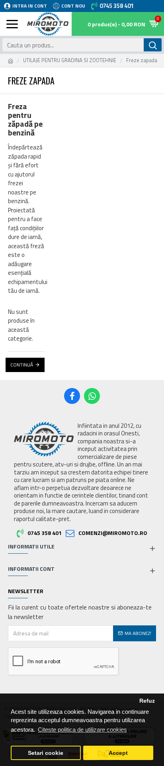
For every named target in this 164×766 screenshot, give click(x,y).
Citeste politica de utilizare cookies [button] (82, 729)
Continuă (21, 364)
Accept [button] (118, 753)
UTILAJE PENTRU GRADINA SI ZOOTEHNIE (69, 60)
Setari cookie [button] (45, 753)
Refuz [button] (147, 701)
